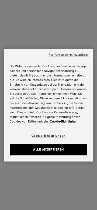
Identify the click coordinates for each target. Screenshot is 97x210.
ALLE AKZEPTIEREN (48, 149)
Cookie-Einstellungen (48, 136)
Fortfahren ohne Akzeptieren (69, 55)
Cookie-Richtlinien (63, 121)
